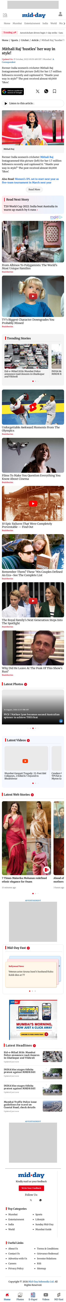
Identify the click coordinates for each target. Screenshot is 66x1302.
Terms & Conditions (47, 1248)
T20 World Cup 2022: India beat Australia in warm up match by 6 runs (31, 208)
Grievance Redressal (47, 1253)
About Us (13, 1248)
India (11, 1224)
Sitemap (41, 1268)
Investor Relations (46, 1258)
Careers (12, 1263)
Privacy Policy (16, 1268)
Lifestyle (40, 1219)
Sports (38, 1214)
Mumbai (13, 1214)
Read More (34, 189)
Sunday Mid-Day (44, 1224)
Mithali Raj (46, 157)
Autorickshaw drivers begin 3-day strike (38, 33)
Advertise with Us (17, 1258)
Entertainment (16, 1219)
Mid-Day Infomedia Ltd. (41, 1281)
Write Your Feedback (31, 1188)
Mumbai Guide (43, 1229)
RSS (39, 1263)
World (11, 1229)
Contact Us (14, 1253)
